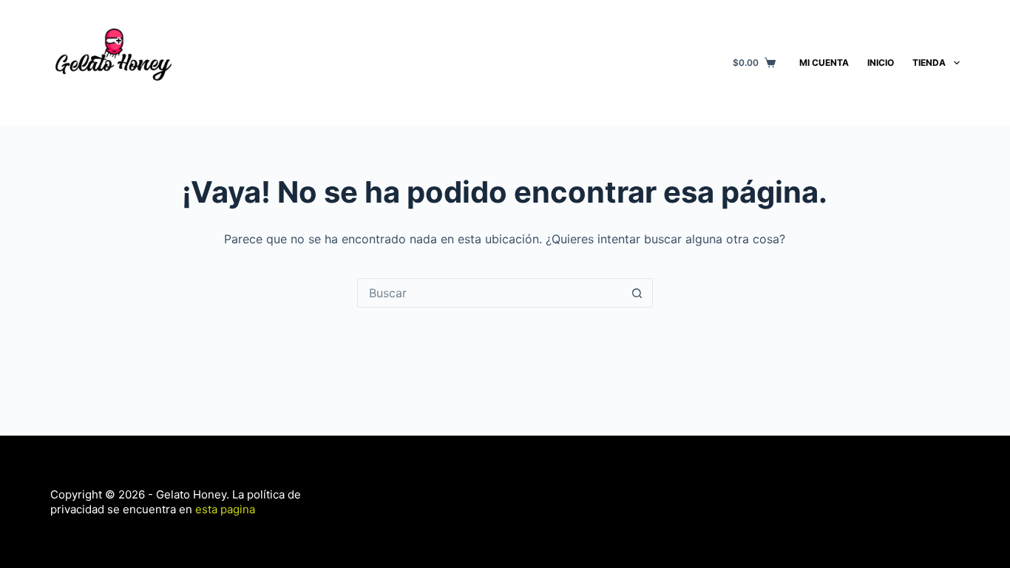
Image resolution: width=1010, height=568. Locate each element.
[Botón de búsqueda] (637, 293)
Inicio (880, 62)
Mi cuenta (824, 62)
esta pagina (223, 509)
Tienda (929, 62)
